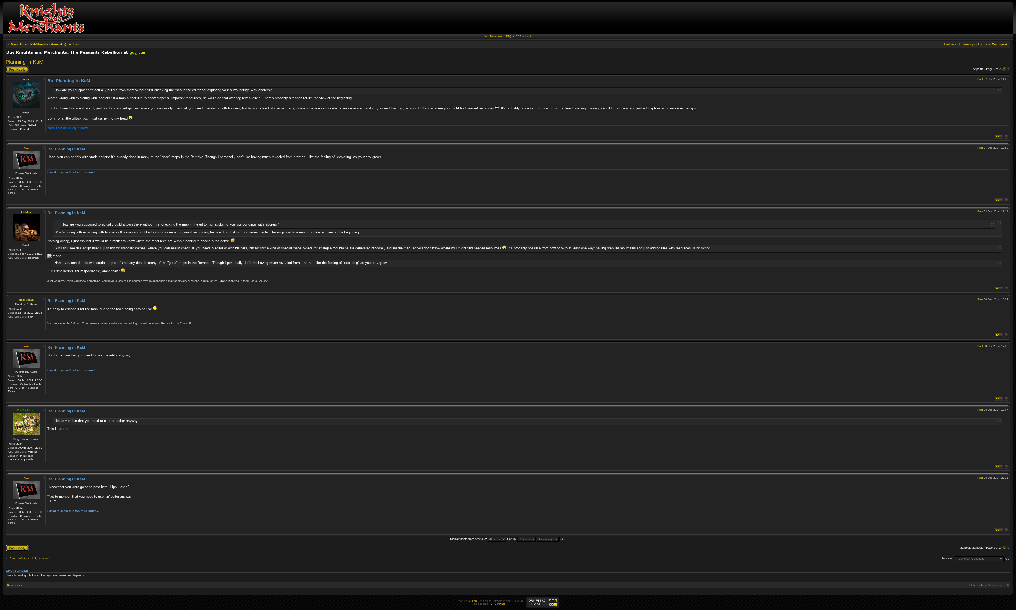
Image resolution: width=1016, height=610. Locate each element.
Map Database (493, 36)
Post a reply (13, 67)
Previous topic (952, 44)
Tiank (26, 79)
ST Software (497, 603)
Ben (26, 148)
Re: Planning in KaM (68, 80)
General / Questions (65, 44)
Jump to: (946, 558)
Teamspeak (1000, 44)
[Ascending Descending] (551, 538)
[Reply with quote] (998, 136)
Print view (984, 44)
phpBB (476, 600)
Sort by (512, 538)
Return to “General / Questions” (29, 558)
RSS (518, 36)
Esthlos (26, 211)
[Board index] (46, 32)
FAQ (508, 36)
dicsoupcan (26, 299)
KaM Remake (39, 44)
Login (528, 36)
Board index (19, 44)
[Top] (1006, 136)
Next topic (969, 44)
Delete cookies (977, 585)
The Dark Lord (26, 410)
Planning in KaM (25, 62)
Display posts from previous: (469, 538)
